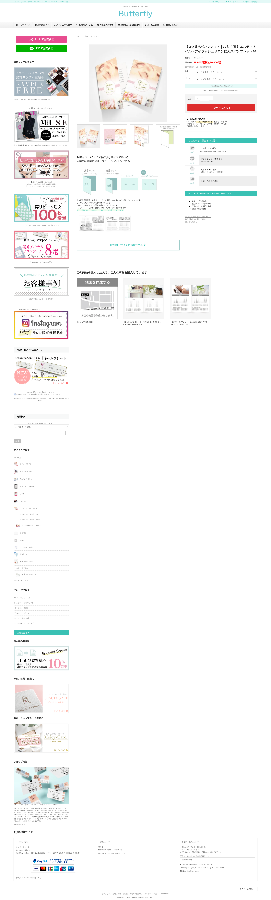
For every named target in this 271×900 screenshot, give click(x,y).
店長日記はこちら (19, 824)
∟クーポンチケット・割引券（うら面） (28, 519)
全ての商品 (17, 458)
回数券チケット (25, 554)
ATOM (167, 894)
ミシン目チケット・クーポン (31, 525)
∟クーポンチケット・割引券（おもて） (28, 514)
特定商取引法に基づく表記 (195, 219)
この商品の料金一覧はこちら (221, 86)
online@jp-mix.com (192, 871)
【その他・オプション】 (21, 580)
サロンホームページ (26, 561)
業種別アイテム (85, 25)
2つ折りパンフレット (91, 36)
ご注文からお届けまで (130, 25)
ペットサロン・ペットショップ (23, 623)
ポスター (23, 494)
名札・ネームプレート (29, 574)
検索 (17, 441)
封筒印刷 (23, 533)
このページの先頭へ (247, 889)
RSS (162, 894)
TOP (78, 36)
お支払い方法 (116, 894)
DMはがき (23, 501)
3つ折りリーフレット (27, 471)
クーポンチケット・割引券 (28, 508)
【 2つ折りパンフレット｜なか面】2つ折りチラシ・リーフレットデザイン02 (143, 323)
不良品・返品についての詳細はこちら (194, 856)
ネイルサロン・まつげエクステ (23, 603)
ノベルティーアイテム (21, 568)
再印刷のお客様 (106, 25)
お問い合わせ (171, 25)
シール (22, 540)
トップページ (24, 25)
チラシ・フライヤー (26, 464)
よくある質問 (152, 25)
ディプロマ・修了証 (26, 547)
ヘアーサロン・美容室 (21, 608)
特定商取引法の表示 (136, 894)
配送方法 (125, 894)
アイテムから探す (63, 25)
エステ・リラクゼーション (22, 598)
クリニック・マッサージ (21, 613)
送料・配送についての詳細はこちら (111, 854)
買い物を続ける (191, 222)
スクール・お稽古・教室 (21, 618)
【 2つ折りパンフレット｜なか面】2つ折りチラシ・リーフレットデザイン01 (189, 323)
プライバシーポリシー (152, 894)
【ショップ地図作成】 (85, 322)
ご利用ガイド (43, 25)
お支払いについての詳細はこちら (28, 878)
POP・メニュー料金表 (27, 486)
